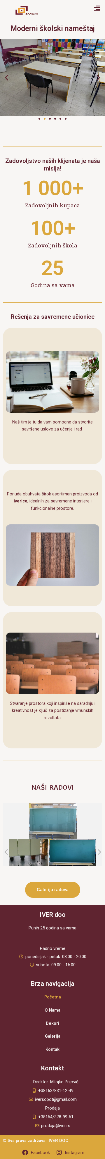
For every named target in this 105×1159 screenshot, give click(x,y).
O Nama (52, 1010)
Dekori (52, 1023)
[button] (97, 8)
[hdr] (72, 852)
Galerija (52, 1036)
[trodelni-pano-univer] (24, 853)
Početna (52, 997)
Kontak (53, 1049)
